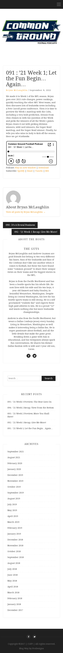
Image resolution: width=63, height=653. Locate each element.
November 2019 (15, 481)
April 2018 (12, 586)
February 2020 (14, 463)
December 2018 (15, 539)
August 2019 (13, 498)
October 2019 (14, 487)
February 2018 (14, 598)
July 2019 (12, 504)
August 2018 (13, 563)
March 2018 (13, 592)
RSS (47, 171)
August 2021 (13, 457)
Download (43, 167)
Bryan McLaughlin (16, 90)
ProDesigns (38, 648)
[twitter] (34, 356)
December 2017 (15, 610)
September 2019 (15, 493)
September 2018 (15, 557)
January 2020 (14, 469)
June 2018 (12, 575)
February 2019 (14, 528)
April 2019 (12, 516)
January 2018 (14, 604)
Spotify (20, 171)
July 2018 (12, 569)
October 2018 (14, 551)
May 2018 (12, 581)
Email (30, 171)
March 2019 (13, 522)
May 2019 (12, 510)
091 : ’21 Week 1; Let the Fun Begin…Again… (30, 428)
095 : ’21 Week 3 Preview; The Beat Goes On (29, 402)
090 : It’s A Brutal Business (20, 225)
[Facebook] (28, 637)
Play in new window (25, 167)
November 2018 (15, 545)
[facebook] (28, 356)
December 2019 (15, 475)
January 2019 (14, 534)
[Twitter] (34, 637)
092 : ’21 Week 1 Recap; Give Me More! (35, 231)
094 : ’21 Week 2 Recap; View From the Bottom (30, 408)
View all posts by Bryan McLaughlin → (25, 212)
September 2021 (15, 451)
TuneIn (39, 171)
